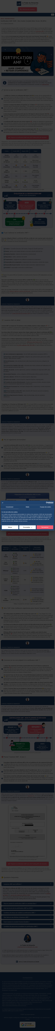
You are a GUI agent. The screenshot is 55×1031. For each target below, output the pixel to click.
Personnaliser (26, 527)
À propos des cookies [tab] (45, 506)
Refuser (10, 527)
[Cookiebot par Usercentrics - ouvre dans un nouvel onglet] (47, 503)
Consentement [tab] (9, 506)
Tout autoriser (44, 527)
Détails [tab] (27, 506)
